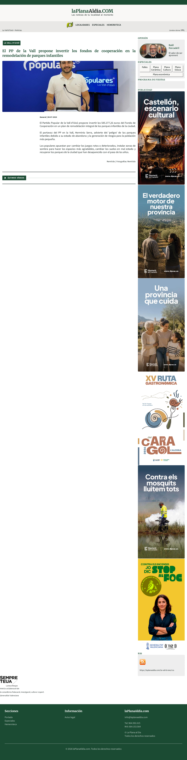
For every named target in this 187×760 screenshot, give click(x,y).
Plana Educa (178, 68)
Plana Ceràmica (155, 68)
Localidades (83, 25)
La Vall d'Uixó (7, 30)
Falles (145, 67)
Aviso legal (70, 717)
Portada (9, 717)
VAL (183, 30)
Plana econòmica (161, 74)
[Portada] (69, 25)
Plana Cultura (167, 68)
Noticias (18, 30)
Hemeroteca (114, 25)
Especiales (98, 25)
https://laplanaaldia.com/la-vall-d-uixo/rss (157, 670)
